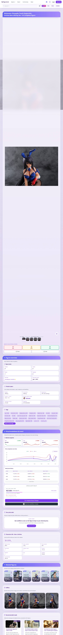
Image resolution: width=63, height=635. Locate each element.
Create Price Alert (31, 525)
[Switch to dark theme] (50, 2)
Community (25, 2)
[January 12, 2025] (13, 625)
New (48, 5)
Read (32, 2)
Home (4, 9)
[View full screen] (56, 333)
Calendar (58, 5)
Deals (18, 2)
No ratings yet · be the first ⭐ (10, 379)
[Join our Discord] (47, 2)
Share (18, 351)
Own (50, 348)
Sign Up (59, 2)
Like (13, 348)
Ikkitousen (7, 9)
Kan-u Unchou (12, 9)
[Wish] (11, 573)
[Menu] (11, 575)
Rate (46, 351)
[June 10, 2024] (32, 625)
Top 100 (43, 5)
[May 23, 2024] (51, 625)
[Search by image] (39, 6)
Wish (31, 348)
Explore (13, 2)
